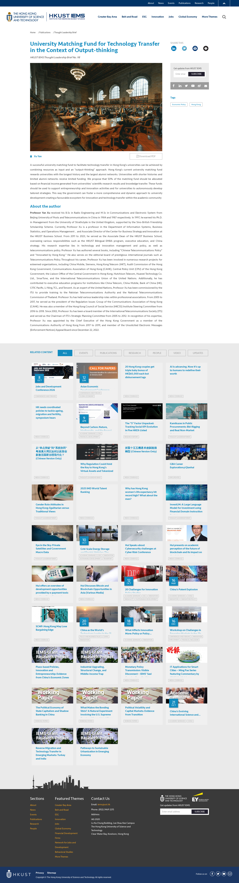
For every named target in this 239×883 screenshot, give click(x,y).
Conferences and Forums (45, 396)
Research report (131, 437)
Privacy (40, 872)
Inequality (129, 599)
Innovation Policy (188, 599)
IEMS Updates (174, 477)
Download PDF (147, 156)
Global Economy (188, 16)
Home (32, 32)
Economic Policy (179, 104)
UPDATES (198, 353)
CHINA (190, 596)
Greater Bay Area (107, 16)
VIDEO (177, 353)
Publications (185, 3)
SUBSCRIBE (196, 74)
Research (199, 3)
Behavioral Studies (64, 852)
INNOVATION (108, 555)
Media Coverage (131, 396)
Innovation (158, 16)
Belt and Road (129, 16)
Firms (57, 838)
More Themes (209, 16)
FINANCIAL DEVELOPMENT (89, 437)
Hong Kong (196, 104)
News (161, 3)
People (211, 3)
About (151, 3)
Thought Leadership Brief (65, 32)
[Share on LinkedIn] (173, 48)
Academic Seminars (88, 433)
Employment (174, 640)
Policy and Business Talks (90, 636)
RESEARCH (135, 353)
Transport (107, 558)
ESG (144, 16)
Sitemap (51, 872)
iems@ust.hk (104, 804)
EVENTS (83, 353)
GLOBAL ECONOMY (86, 396)
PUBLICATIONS (108, 353)
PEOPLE (157, 353)
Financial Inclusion (190, 640)
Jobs (171, 16)
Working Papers (41, 721)
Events (171, 3)
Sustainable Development (90, 558)
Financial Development (66, 833)
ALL (65, 353)
